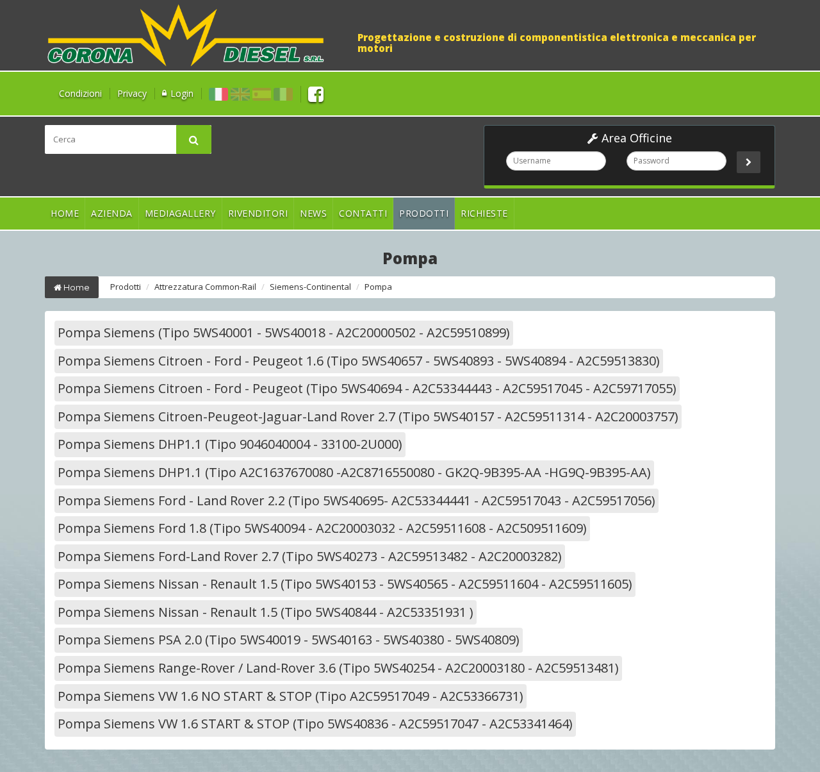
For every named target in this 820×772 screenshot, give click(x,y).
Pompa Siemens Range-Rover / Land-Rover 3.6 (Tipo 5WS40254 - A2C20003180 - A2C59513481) (338, 667)
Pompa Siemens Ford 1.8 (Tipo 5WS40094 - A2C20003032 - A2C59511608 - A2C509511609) (322, 528)
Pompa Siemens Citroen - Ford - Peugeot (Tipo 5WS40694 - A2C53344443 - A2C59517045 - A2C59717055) (367, 388)
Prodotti (423, 213)
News (313, 213)
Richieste (484, 213)
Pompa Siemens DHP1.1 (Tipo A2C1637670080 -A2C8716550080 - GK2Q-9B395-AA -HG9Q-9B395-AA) (354, 472)
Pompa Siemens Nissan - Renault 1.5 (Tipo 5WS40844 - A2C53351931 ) (265, 612)
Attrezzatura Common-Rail (205, 286)
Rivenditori (258, 213)
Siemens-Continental (310, 286)
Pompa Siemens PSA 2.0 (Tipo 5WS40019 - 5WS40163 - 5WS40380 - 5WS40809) (289, 639)
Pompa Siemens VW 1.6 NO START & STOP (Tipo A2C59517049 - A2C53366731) (290, 696)
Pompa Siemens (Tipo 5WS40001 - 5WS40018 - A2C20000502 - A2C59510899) (284, 332)
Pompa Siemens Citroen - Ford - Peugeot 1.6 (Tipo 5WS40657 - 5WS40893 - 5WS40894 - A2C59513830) (359, 360)
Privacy (132, 93)
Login (181, 93)
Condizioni (80, 93)
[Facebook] (316, 93)
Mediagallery (180, 213)
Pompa (378, 286)
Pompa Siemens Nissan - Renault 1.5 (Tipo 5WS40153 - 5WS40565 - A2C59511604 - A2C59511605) (345, 583)
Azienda (112, 213)
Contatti (363, 213)
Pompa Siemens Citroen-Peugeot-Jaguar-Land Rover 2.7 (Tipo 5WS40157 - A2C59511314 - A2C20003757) (368, 416)
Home (65, 213)
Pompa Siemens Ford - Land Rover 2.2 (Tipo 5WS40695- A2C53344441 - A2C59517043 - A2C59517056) (356, 500)
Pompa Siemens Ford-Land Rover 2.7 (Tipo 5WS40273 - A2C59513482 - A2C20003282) (310, 556)
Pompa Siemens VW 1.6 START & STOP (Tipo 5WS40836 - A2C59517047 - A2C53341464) (315, 723)
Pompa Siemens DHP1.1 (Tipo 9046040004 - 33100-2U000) (230, 444)
